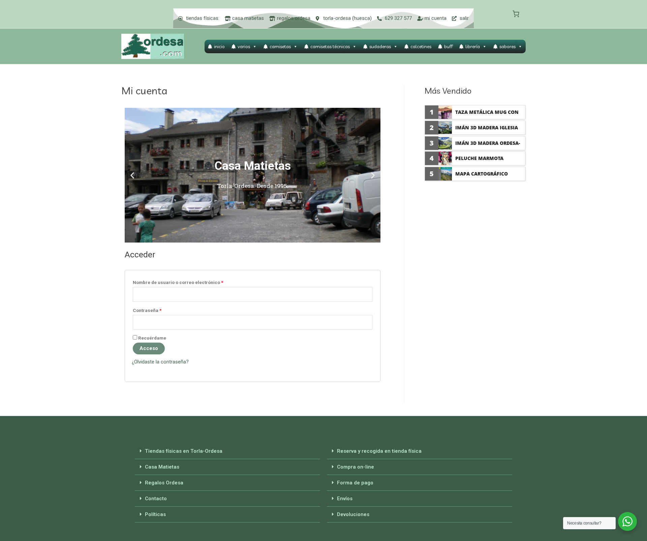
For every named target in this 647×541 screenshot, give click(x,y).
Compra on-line (355, 467)
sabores (507, 46)
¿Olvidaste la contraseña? (160, 362)
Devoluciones (353, 514)
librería (472, 46)
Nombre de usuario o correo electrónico (178, 282)
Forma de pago (355, 483)
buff (448, 46)
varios (244, 46)
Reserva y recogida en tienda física (379, 451)
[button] (132, 175)
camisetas (280, 46)
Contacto (156, 499)
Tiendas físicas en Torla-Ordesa (183, 451)
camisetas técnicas (330, 46)
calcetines (420, 46)
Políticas (155, 514)
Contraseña (147, 310)
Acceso (149, 348)
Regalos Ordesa (164, 483)
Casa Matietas (162, 467)
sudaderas (380, 46)
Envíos (344, 499)
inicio (219, 46)
